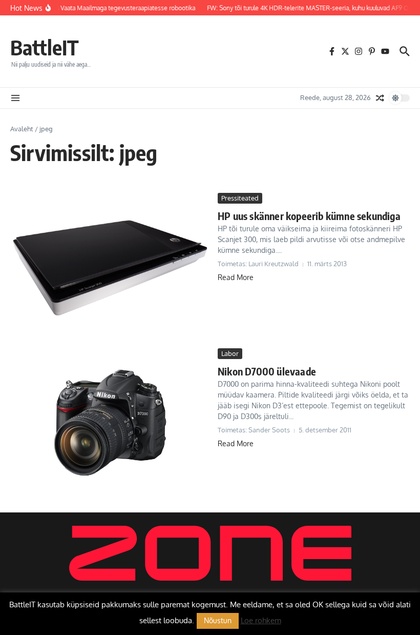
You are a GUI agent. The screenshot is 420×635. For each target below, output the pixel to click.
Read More (236, 277)
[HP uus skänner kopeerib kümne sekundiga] (110, 268)
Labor (230, 353)
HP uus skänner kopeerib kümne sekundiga (309, 215)
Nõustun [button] (218, 620)
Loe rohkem (261, 620)
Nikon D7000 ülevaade (267, 371)
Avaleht (21, 129)
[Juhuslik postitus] (380, 98)
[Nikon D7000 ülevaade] (110, 423)
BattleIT (44, 47)
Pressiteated (240, 198)
